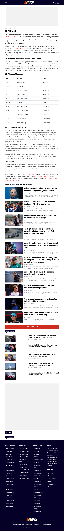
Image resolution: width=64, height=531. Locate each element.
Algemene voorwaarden (18, 524)
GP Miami (36, 462)
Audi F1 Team (23, 475)
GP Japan (36, 454)
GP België (36, 478)
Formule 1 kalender (12, 37)
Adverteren (51, 481)
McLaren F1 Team (24, 451)
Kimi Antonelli (9, 468)
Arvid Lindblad (9, 489)
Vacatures (50, 484)
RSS (41, 524)
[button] (53, 3)
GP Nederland (37, 484)
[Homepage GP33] (27, 2)
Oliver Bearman (10, 484)
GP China (36, 451)
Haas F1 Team (23, 467)
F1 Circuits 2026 (8, 28)
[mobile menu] (6, 2)
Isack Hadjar (9, 451)
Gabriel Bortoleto (10, 500)
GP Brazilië (37, 503)
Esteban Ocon (9, 481)
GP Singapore (37, 495)
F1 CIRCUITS (37, 445)
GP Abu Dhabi (37, 511)
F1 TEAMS (22, 445)
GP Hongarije (37, 481)
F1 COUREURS (10, 445)
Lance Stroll (9, 473)
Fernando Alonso (51, 178)
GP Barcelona (37, 470)
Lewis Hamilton (29, 174)
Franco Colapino (10, 478)
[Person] (58, 3)
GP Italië (36, 487)
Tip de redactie (52, 478)
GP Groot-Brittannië (39, 476)
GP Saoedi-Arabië (38, 459)
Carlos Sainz (9, 495)
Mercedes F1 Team (25, 457)
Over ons (50, 473)
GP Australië (37, 448)
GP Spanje (36, 489)
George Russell (10, 465)
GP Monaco (15, 28)
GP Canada (37, 465)
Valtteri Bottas (9, 506)
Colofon (50, 476)
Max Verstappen (40, 176)
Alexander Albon (10, 492)
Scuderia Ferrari (24, 454)
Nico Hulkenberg (10, 498)
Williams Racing (24, 472)
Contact (50, 487)
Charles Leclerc (18, 48)
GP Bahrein (37, 457)
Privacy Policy (28, 524)
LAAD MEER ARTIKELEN (32, 327)
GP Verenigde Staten (39, 498)
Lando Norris (9, 454)
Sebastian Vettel (13, 180)
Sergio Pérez (9, 503)
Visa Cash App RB (24, 470)
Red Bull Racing (24, 448)
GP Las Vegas (37, 506)
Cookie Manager (47, 524)
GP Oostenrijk (37, 473)
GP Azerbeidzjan (38, 492)
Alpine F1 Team (24, 464)
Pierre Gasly (9, 476)
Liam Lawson (9, 487)
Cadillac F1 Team (24, 478)
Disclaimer (36, 524)
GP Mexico (37, 500)
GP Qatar (36, 509)
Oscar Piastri (9, 457)
